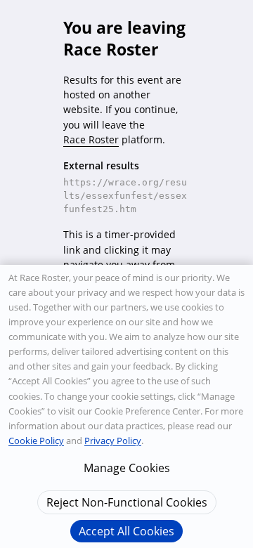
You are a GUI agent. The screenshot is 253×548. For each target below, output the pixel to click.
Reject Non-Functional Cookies (126, 502)
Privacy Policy (112, 440)
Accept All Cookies (126, 531)
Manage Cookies (127, 468)
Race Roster (91, 139)
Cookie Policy (36, 440)
